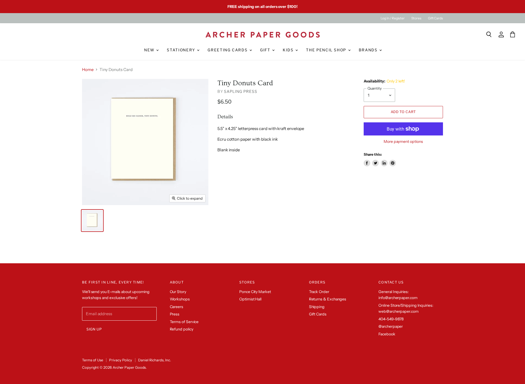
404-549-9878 (391, 319)
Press (175, 314)
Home (88, 69)
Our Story (178, 291)
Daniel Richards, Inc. (154, 360)
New (150, 50)
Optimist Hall (250, 299)
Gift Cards (435, 18)
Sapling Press (240, 91)
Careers (176, 306)
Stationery (181, 50)
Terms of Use (92, 360)
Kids (289, 50)
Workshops (180, 299)
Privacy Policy (120, 360)
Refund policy (181, 329)
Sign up (94, 329)
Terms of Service (184, 321)
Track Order (319, 291)
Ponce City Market (255, 291)
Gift (266, 50)
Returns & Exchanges (327, 299)
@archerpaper (390, 326)
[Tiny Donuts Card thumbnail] (92, 220)
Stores (416, 18)
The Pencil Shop (326, 50)
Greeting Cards (228, 50)
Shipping (317, 306)
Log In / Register (393, 18)
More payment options (403, 141)
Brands (369, 50)
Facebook (386, 334)
